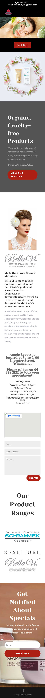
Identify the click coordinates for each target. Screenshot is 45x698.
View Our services (17, 175)
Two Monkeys (26, 694)
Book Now (22, 45)
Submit (33, 478)
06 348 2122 (22, 2)
